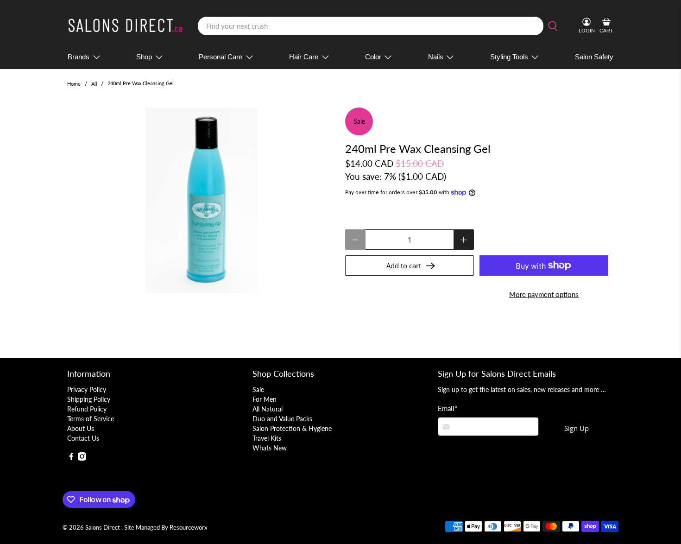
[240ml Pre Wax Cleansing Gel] (201, 200)
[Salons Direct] (125, 26)
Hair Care (303, 57)
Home (74, 83)
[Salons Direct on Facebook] (71, 458)
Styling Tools (509, 57)
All (94, 83)
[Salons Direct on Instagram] (82, 458)
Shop (144, 57)
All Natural (267, 409)
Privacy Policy (86, 389)
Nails (435, 57)
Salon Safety (594, 57)
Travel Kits (266, 438)
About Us (80, 428)
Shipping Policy (88, 399)
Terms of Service (90, 419)
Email (447, 408)
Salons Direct (103, 527)
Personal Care (220, 57)
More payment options (544, 294)
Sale (258, 389)
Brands (78, 57)
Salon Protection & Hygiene (292, 428)
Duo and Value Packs (282, 419)
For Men (264, 399)
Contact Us (83, 438)
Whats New (269, 448)
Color (373, 57)
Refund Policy (87, 409)
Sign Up (576, 428)
